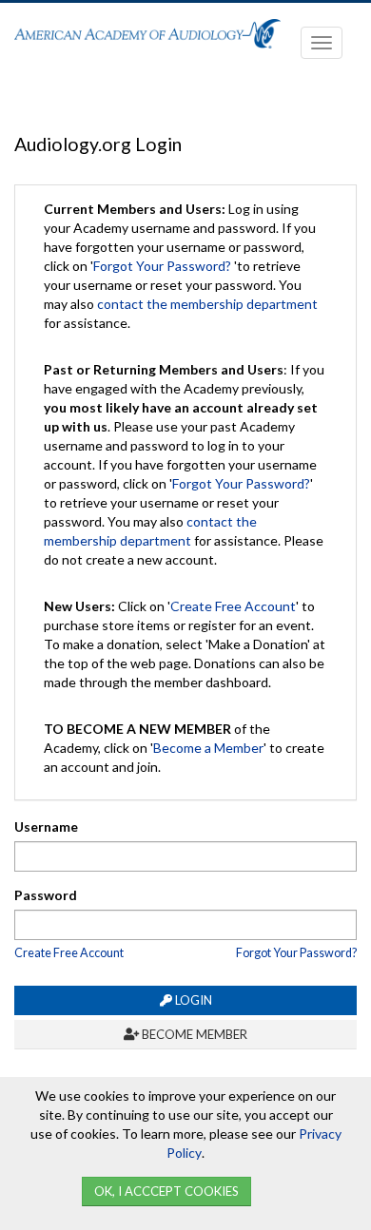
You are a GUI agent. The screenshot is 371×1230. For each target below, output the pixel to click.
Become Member (193, 1034)
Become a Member (208, 748)
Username (46, 826)
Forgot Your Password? (162, 266)
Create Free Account (233, 606)
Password (45, 895)
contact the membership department (207, 304)
